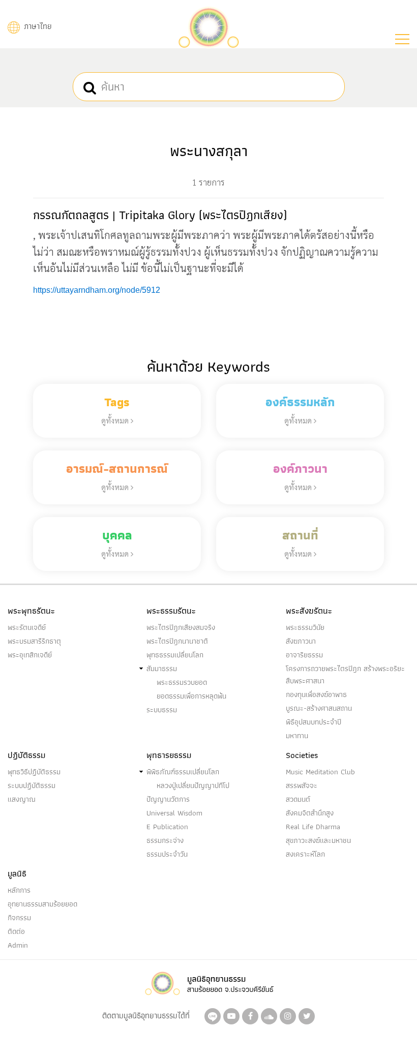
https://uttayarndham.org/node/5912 (96, 290)
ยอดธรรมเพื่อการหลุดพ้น (191, 696)
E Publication (167, 827)
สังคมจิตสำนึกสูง (310, 813)
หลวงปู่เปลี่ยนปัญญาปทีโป (193, 785)
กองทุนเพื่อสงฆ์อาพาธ (316, 694)
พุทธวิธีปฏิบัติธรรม (34, 772)
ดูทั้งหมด (116, 420)
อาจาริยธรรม (304, 655)
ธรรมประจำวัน (167, 854)
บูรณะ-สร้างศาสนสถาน (319, 708)
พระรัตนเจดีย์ (27, 627)
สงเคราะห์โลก (305, 854)
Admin (18, 945)
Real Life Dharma (313, 827)
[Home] (208, 26)
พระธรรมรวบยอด (182, 682)
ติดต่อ (16, 931)
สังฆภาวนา (301, 641)
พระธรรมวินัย (305, 627)
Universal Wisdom (174, 813)
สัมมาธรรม (161, 668)
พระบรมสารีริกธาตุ (34, 641)
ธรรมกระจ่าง (165, 840)
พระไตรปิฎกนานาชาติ (177, 641)
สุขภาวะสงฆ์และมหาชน (318, 840)
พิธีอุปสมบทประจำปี (313, 722)
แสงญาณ (22, 799)
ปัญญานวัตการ (168, 799)
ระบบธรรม (161, 710)
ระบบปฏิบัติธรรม (31, 785)
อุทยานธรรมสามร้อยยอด (42, 904)
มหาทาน (297, 736)
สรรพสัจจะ (301, 785)
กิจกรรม (19, 918)
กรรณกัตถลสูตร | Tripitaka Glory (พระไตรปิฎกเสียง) (160, 215)
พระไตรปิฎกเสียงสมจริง (180, 627)
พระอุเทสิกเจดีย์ (30, 655)
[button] (402, 39)
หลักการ (19, 890)
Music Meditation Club (320, 772)
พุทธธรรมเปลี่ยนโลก (174, 655)
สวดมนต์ (298, 799)
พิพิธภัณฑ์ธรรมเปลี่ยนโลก (182, 772)
